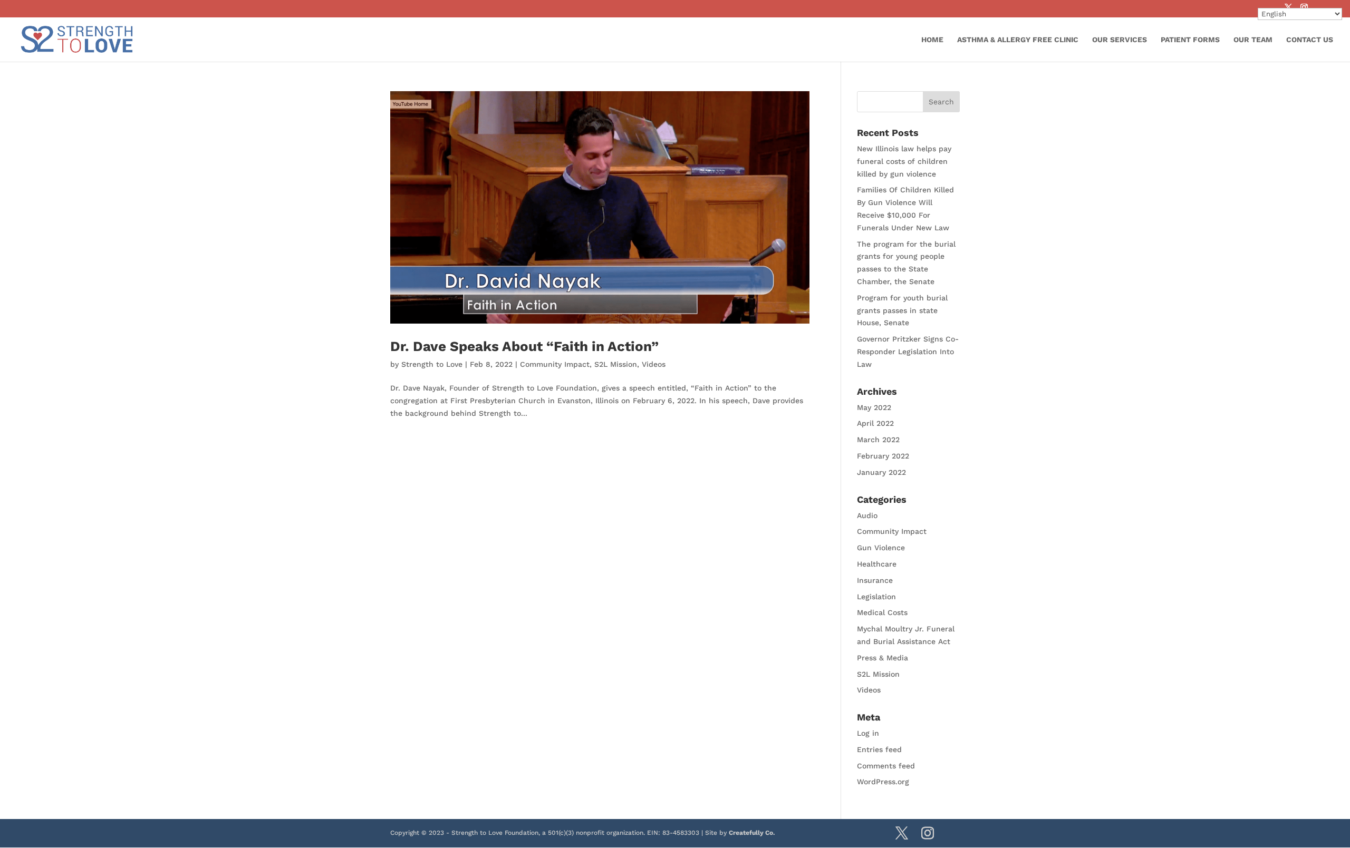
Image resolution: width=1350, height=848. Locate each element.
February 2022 (883, 456)
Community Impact (555, 364)
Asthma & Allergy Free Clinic (1017, 40)
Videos (654, 364)
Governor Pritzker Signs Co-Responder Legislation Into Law (908, 351)
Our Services (1119, 40)
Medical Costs (882, 612)
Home (932, 40)
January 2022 (881, 472)
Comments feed (886, 766)
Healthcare (876, 564)
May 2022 (874, 407)
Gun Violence (881, 547)
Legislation (876, 596)
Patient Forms (1190, 40)
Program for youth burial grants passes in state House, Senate (902, 310)
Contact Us (1309, 40)
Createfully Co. (752, 832)
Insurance (875, 580)
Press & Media (882, 658)
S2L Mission (615, 364)
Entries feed (879, 749)
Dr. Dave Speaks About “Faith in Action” (524, 346)
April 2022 (875, 423)
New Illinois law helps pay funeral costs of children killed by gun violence (904, 161)
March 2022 (878, 439)
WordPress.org (883, 781)
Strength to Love (431, 364)
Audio (867, 515)
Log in (868, 733)
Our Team (1252, 40)
